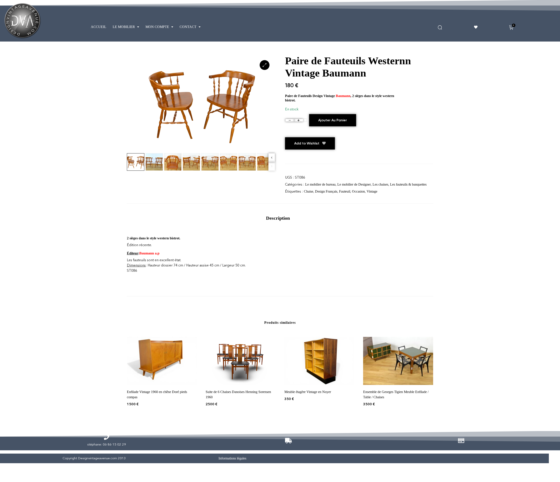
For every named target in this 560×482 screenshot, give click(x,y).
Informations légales (232, 458)
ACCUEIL (98, 27)
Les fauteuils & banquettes (408, 184)
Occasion (358, 191)
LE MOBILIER (124, 27)
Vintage (372, 191)
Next (271, 157)
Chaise (308, 191)
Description (278, 218)
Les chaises (380, 184)
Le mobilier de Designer (354, 184)
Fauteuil (344, 191)
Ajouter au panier (332, 120)
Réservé (512, 458)
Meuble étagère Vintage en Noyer (307, 392)
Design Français (326, 191)
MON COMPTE (157, 27)
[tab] (278, 218)
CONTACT (188, 27)
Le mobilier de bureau (320, 184)
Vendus (459, 458)
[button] (126, 27)
